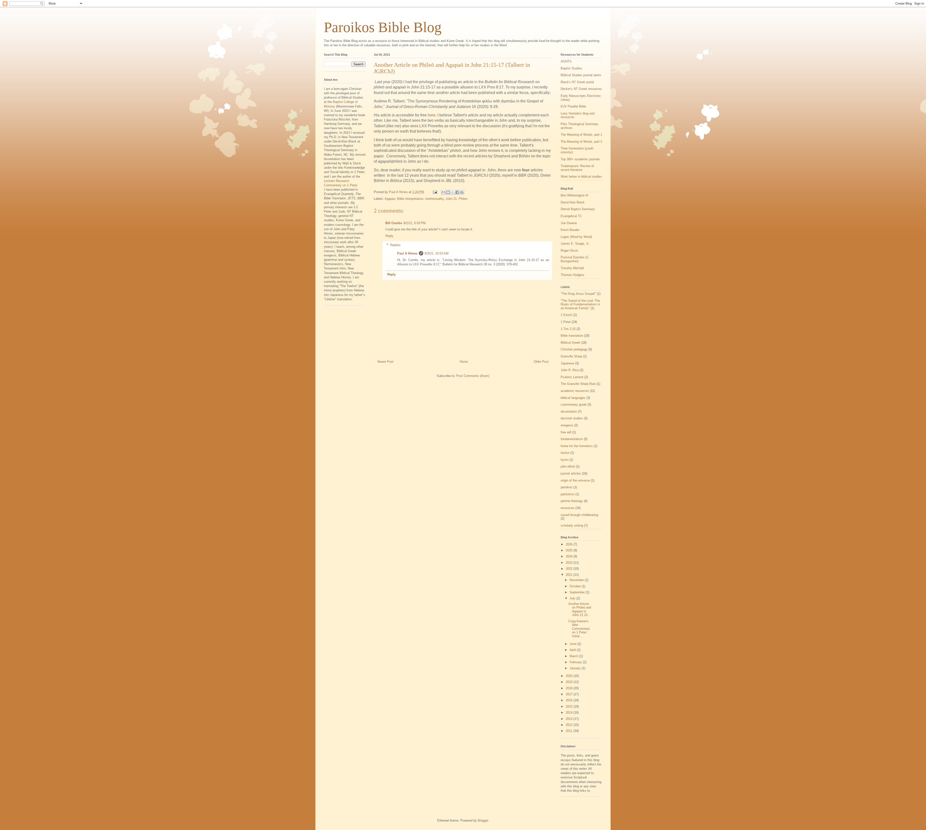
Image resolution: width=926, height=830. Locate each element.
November (577, 580)
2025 (569, 550)
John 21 (451, 199)
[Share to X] (452, 192)
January (576, 668)
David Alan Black (573, 202)
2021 (569, 574)
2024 (569, 556)
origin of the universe (575, 480)
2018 (569, 688)
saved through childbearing (579, 515)
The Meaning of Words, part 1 (581, 134)
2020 (569, 676)
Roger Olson (569, 250)
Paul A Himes (407, 253)
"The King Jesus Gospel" (578, 293)
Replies (395, 245)
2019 (569, 682)
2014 (569, 712)
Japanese (567, 363)
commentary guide (573, 404)
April (573, 650)
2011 (569, 731)
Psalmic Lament (572, 377)
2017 (569, 694)
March (574, 656)
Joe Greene (569, 223)
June (573, 644)
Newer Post (385, 361)
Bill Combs (393, 223)
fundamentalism (572, 439)
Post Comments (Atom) (472, 376)
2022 (569, 568)
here (432, 115)
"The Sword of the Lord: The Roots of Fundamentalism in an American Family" (580, 304)
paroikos (566, 487)
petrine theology (572, 501)
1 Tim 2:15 (568, 329)
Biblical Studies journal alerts (581, 75)
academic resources (575, 391)
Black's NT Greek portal (577, 82)
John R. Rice (570, 370)
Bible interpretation (410, 199)
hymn (564, 460)
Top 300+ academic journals (580, 159)
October (576, 586)
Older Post (541, 361)
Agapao (390, 199)
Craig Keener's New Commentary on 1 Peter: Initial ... (579, 628)
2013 (569, 719)
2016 (569, 700)
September (578, 592)
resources (567, 508)
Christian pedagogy (574, 349)
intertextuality (434, 199)
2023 (569, 562)
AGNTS (566, 61)
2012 (569, 725)
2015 (569, 706)
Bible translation (572, 335)
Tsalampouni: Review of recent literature (577, 168)
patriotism (567, 494)
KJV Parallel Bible (573, 106)
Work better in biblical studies (581, 176)
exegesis (567, 425)
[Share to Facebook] (457, 192)
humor (565, 453)
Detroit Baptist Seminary (578, 209)
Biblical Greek (570, 342)
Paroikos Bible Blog (383, 27)
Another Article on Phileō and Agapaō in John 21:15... (579, 609)
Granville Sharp (571, 356)
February (576, 662)
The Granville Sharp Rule (578, 384)
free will (566, 432)
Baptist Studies (571, 68)
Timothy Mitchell (572, 268)
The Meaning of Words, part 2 (581, 141)
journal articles (571, 473)
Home (464, 361)
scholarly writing (572, 525)
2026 (569, 544)
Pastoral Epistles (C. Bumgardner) (575, 259)
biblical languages (573, 398)
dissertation (569, 411)
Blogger (483, 820)
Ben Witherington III (574, 195)
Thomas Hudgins (572, 275)
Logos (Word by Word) (576, 237)
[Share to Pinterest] (461, 192)
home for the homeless (577, 446)
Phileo (463, 199)
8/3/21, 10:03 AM (437, 253)
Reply (389, 236)
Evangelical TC (571, 216)
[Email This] (443, 192)
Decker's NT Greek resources (581, 89)
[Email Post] (434, 192)
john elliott (568, 466)
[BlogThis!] (448, 192)
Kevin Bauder (570, 230)
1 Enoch (566, 315)
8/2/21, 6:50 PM (414, 223)
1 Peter (566, 322)
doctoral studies (572, 418)
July (573, 598)
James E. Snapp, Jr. (575, 243)
